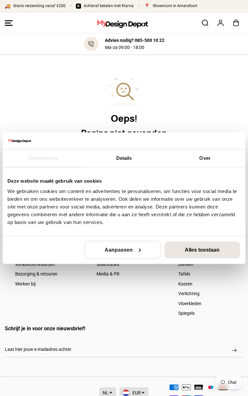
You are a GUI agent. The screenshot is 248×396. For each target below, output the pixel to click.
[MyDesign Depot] (122, 23)
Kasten (185, 283)
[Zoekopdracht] (205, 23)
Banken (185, 264)
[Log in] (220, 23)
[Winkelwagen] (236, 23)
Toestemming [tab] (43, 158)
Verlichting (189, 293)
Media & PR (108, 273)
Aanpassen (119, 249)
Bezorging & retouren (36, 273)
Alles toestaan (202, 249)
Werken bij (25, 283)
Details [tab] (124, 158)
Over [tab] (204, 158)
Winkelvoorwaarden (35, 264)
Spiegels (186, 313)
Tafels (184, 273)
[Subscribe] (234, 350)
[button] (9, 23)
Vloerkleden (190, 303)
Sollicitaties (108, 264)
